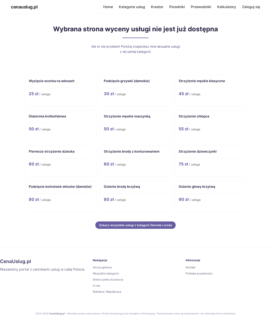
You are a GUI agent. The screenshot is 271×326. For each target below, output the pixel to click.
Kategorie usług (132, 7)
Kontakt (190, 267)
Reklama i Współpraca (107, 291)
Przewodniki (201, 7)
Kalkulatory (226, 7)
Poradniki (177, 7)
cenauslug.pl (24, 7)
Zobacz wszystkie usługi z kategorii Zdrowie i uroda (135, 225)
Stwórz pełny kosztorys (108, 279)
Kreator (157, 7)
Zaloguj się (251, 7)
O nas (96, 285)
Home (108, 7)
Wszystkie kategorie (106, 273)
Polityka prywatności (199, 273)
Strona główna (102, 267)
